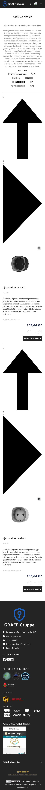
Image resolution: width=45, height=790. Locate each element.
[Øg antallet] (40, 332)
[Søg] (30, 4)
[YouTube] (8, 659)
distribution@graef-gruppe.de (18, 644)
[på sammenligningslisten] (39, 248)
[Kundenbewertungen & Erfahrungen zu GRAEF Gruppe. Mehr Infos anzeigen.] (14, 740)
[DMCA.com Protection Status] (13, 781)
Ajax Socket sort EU (14, 287)
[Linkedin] (12, 659)
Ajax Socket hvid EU (14, 538)
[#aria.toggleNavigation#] (41, 4)
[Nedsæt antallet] (29, 332)
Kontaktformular (13, 648)
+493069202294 (12, 640)
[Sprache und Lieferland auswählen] (35, 4)
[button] (22, 762)
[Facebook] (4, 659)
